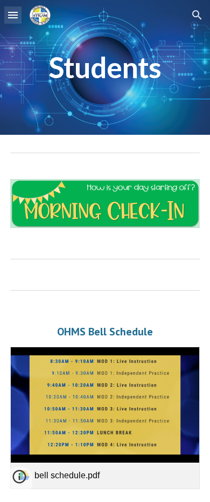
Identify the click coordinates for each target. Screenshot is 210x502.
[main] (105, 67)
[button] (13, 15)
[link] (105, 418)
